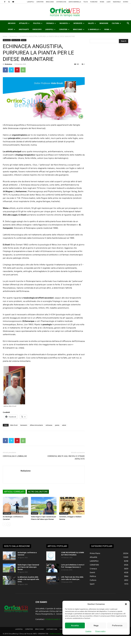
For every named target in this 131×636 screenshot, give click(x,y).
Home (5, 36)
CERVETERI (39, 2)
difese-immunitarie (36, 425)
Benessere (104, 23)
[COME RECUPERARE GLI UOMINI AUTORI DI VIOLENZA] (50, 555)
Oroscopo (37, 29)
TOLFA (85, 2)
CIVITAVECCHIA (61, 2)
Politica (36, 23)
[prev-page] (4, 524)
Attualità (23, 23)
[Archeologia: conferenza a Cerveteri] (15, 505)
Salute (91, 23)
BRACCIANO (50, 2)
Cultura (115, 23)
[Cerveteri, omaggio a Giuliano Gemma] (72, 505)
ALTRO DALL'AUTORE (38, 491)
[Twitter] (9, 2)
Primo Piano (16, 40)
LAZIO (109, 2)
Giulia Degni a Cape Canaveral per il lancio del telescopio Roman (28, 567)
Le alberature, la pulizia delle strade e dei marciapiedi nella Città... (28, 579)
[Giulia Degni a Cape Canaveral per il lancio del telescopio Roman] (43, 505)
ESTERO (125, 2)
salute (64, 425)
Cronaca (50, 23)
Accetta (75, 625)
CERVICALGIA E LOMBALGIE (15, 456)
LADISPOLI (30, 2)
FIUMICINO (93, 2)
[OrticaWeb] (65, 12)
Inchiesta (63, 23)
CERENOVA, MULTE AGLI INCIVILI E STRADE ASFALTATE (66, 457)
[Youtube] (13, 2)
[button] (126, 604)
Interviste (77, 23)
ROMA (102, 2)
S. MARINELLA (93, 29)
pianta (57, 425)
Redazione (8, 64)
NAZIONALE (117, 2)
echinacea (49, 425)
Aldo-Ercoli (14, 425)
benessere (23, 425)
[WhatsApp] (23, 69)
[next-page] (8, 524)
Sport (10, 29)
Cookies (88, 631)
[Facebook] (5, 2)
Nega (96, 625)
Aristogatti (24, 29)
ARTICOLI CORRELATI (14, 491)
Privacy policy (100, 631)
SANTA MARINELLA (75, 2)
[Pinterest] (17, 69)
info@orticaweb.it (52, 619)
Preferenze (117, 625)
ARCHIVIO (11, 23)
